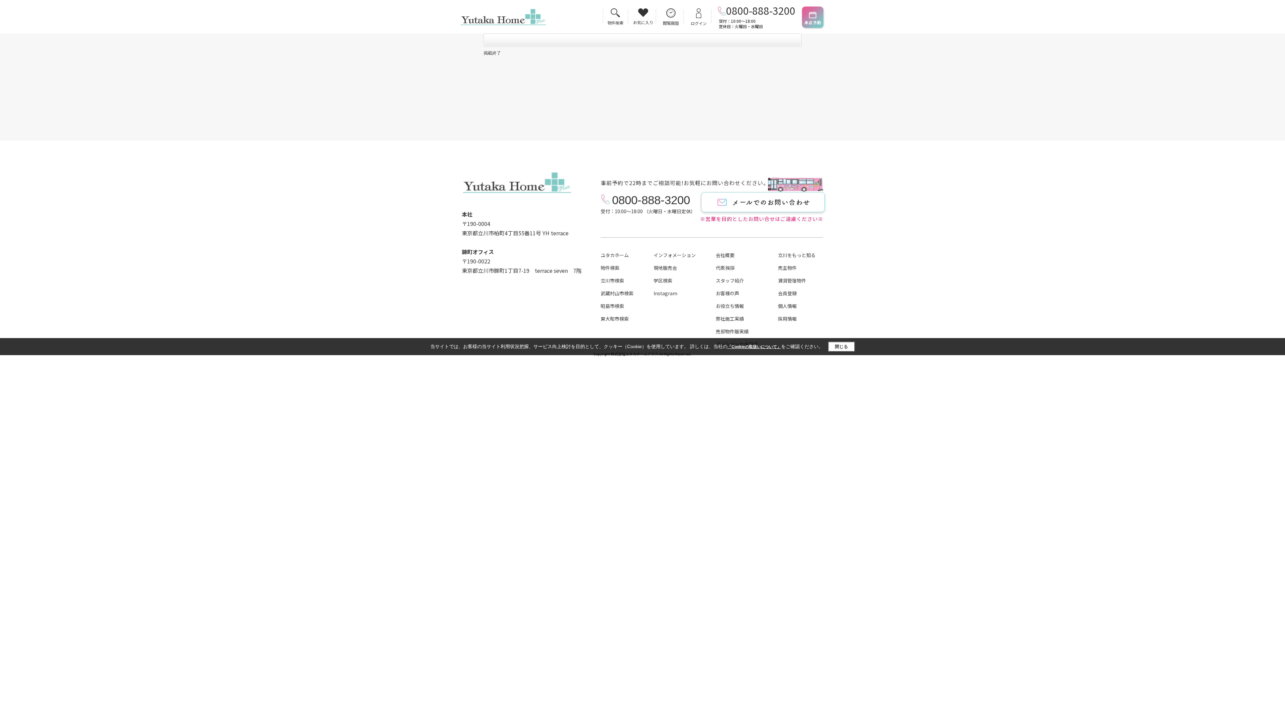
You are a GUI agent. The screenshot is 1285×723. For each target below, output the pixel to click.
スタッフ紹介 (730, 280)
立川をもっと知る (797, 255)
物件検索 (610, 267)
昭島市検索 (612, 306)
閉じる (841, 346)
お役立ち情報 (730, 306)
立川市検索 (612, 280)
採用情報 (787, 318)
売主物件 (787, 267)
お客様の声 (727, 293)
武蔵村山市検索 (617, 293)
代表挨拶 (725, 267)
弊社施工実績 (730, 318)
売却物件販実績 (732, 331)
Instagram (665, 293)
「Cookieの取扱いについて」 (754, 346)
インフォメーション (675, 255)
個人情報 (787, 306)
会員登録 (787, 293)
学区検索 (663, 280)
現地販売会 (665, 267)
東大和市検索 (615, 318)
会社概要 (725, 255)
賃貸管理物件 (792, 280)
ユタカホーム (615, 255)
